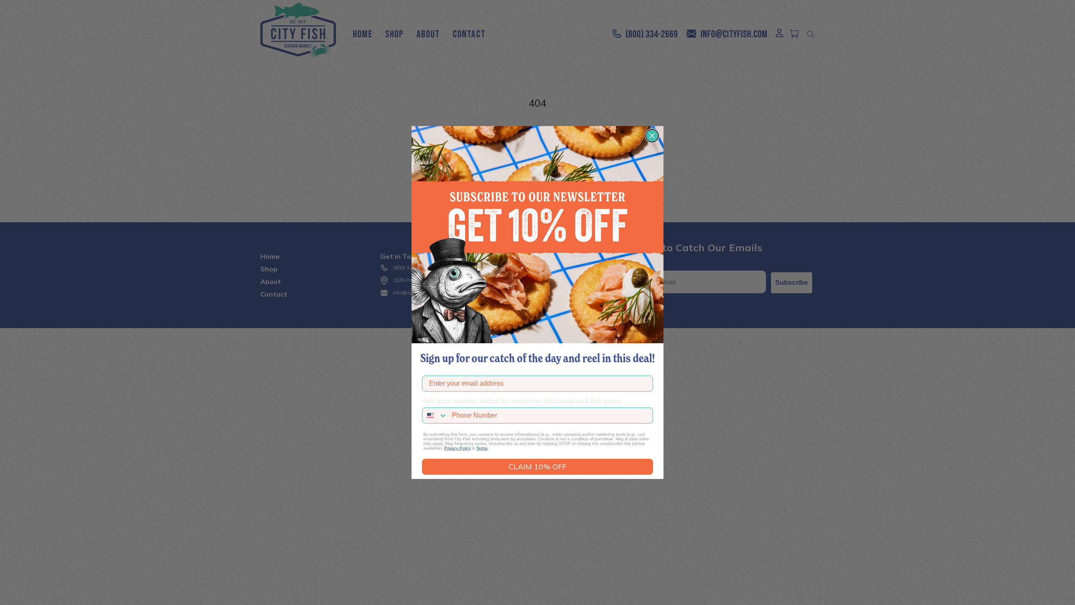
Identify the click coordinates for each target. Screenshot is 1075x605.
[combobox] (435, 415)
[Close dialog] (652, 135)
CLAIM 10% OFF (537, 466)
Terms (482, 448)
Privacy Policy (457, 448)
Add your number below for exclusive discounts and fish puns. (522, 401)
